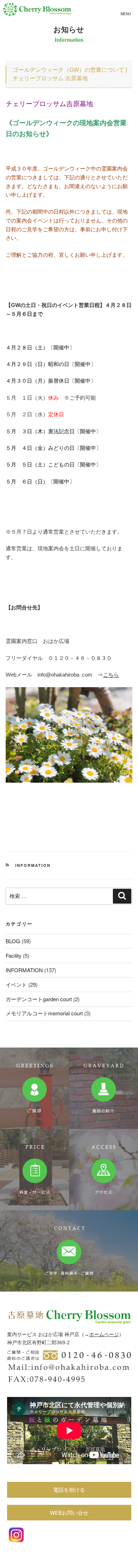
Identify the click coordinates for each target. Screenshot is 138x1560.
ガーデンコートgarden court (39, 999)
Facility (14, 955)
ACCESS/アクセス (103, 1169)
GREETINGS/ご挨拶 (34, 1088)
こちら (111, 675)
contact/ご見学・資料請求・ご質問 (69, 1251)
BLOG (13, 941)
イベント (16, 984)
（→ (84, 1334)
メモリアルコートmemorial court (44, 1013)
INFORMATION (33, 865)
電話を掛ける (69, 1489)
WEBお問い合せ (69, 1512)
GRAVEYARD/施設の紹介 (103, 1088)
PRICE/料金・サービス (34, 1169)
